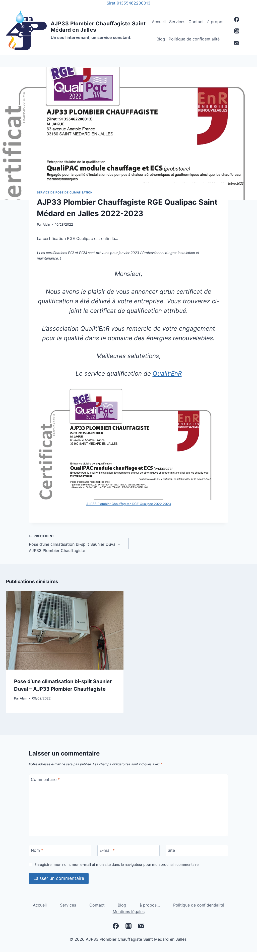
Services (177, 21)
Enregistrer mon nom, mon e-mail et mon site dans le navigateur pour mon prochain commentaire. (117, 864)
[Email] (237, 43)
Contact (196, 21)
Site (171, 850)
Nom (37, 850)
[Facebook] (237, 19)
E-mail (107, 850)
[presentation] (64, 630)
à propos (215, 21)
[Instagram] (237, 31)
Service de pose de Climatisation (65, 192)
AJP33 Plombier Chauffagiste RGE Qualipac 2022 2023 (128, 504)
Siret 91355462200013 (128, 3)
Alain (46, 224)
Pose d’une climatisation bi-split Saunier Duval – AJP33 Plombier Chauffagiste (74, 543)
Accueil (159, 21)
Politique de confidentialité (194, 38)
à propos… (150, 905)
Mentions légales (129, 911)
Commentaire (45, 779)
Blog (161, 38)
